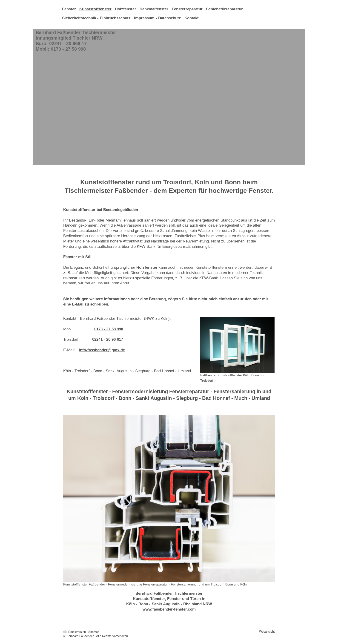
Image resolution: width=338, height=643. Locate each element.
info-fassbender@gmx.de (102, 350)
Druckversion (77, 632)
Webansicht (267, 631)
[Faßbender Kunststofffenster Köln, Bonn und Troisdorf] (237, 345)
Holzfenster (147, 267)
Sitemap (93, 632)
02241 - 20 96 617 (107, 339)
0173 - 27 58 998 (108, 329)
